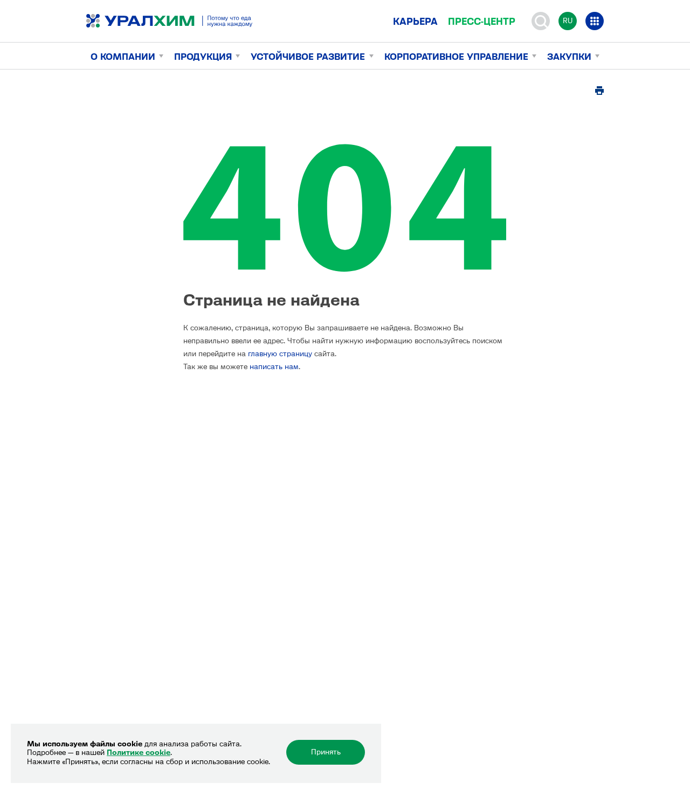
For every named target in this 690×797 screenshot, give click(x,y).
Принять (326, 752)
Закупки (569, 56)
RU (567, 20)
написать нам (274, 366)
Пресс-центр (481, 21)
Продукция (203, 56)
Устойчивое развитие (308, 56)
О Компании (123, 56)
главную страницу (280, 353)
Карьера (415, 21)
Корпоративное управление (456, 56)
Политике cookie (138, 752)
